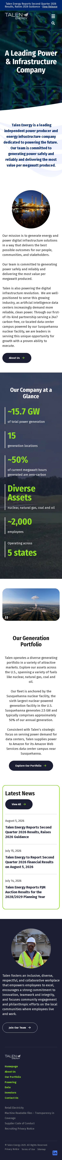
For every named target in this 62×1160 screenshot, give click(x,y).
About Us (10, 1071)
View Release (49, 6)
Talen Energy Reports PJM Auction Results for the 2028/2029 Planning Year (25, 892)
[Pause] (6, 617)
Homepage (11, 1066)
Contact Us (11, 1097)
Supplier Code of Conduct (19, 1123)
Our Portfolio (13, 1076)
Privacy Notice (12, 1149)
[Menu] (53, 16)
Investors (10, 1092)
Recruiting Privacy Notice (19, 1128)
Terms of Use (28, 1149)
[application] (31, 604)
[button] (53, 23)
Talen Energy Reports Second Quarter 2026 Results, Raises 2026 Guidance (28, 832)
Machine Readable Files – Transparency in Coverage (29, 1116)
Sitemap (41, 1149)
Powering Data (10, 1085)
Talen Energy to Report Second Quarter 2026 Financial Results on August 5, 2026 (29, 862)
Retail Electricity (14, 1107)
